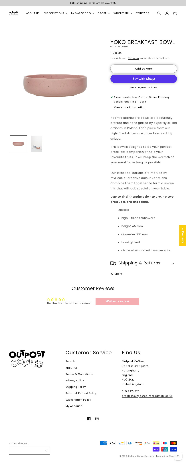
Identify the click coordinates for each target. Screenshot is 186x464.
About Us (72, 368)
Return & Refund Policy (81, 393)
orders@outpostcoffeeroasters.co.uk (147, 396)
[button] (55, 13)
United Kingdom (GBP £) (28, 451)
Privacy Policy (75, 380)
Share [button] (118, 274)
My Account (74, 406)
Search (70, 361)
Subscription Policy (78, 400)
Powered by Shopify (166, 456)
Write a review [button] (117, 301)
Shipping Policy (76, 387)
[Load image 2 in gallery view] (37, 144)
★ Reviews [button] (183, 235)
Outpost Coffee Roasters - (142, 456)
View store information (129, 107)
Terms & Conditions (79, 374)
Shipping (133, 58)
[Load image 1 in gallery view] (18, 144)
